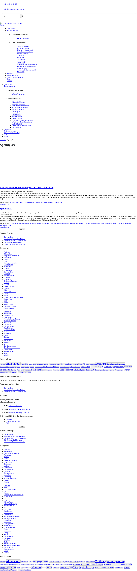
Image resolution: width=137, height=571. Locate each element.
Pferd (18, 370)
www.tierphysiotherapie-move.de (18, 412)
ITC (5, 301)
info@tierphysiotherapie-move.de (14, 9)
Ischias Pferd (8, 299)
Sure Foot (7, 342)
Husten (6, 295)
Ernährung (7, 279)
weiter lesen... (4, 204)
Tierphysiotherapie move (12, 348)
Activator (12, 202)
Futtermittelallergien (6, 367)
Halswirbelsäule (9, 286)
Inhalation (32, 367)
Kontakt (9, 81)
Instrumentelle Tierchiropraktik (26, 70)
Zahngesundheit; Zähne (24, 372)
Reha (22, 370)
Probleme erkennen (10, 131)
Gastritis (6, 284)
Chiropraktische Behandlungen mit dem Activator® (26, 187)
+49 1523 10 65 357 (10, 4)
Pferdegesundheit (9, 326)
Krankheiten (8, 313)
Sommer (6, 337)
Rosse (6, 331)
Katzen (6, 303)
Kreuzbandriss (8, 315)
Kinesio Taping (21, 63)
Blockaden (7, 266)
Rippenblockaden (9, 330)
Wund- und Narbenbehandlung (26, 66)
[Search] (21, 15)
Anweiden (7, 257)
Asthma (6, 259)
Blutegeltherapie (22, 68)
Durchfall (7, 274)
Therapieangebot (12, 30)
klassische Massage (65, 367)
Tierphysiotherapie (55, 223)
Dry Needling (21, 72)
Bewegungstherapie (23, 48)
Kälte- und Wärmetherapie (25, 50)
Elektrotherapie (21, 61)
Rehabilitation (8, 328)
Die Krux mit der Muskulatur (13, 242)
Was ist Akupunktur (23, 38)
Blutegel (6, 268)
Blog (5, 134)
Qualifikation (8, 84)
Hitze (5, 290)
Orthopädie (7, 324)
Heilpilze (7, 288)
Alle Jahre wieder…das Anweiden (15, 240)
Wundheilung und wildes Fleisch (14, 239)
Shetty (6, 335)
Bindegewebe (8, 265)
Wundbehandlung (5, 372)
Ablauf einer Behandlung (15, 77)
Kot (5, 310)
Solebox (44, 370)
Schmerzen (7, 333)
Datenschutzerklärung (13, 421)
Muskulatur (7, 322)
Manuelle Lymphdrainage (25, 52)
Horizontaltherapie (10, 292)
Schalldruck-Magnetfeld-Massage (27, 64)
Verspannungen (9, 351)
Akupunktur (20, 55)
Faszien (6, 283)
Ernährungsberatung (10, 281)
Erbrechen (7, 277)
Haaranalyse (20, 57)
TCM (6, 344)
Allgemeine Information (11, 256)
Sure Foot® (7, 129)
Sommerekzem (8, 339)
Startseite (3, 140)
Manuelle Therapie (22, 54)
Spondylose (28, 202)
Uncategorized (8, 350)
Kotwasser (7, 312)
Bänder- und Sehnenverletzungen (14, 244)
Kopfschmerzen (9, 308)
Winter (6, 353)
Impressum (9, 419)
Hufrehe (6, 293)
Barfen (6, 261)
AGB (8, 423)
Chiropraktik (20, 202)
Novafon (51, 202)
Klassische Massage (23, 46)
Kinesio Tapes (8, 304)
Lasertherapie (21, 59)
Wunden (6, 355)
